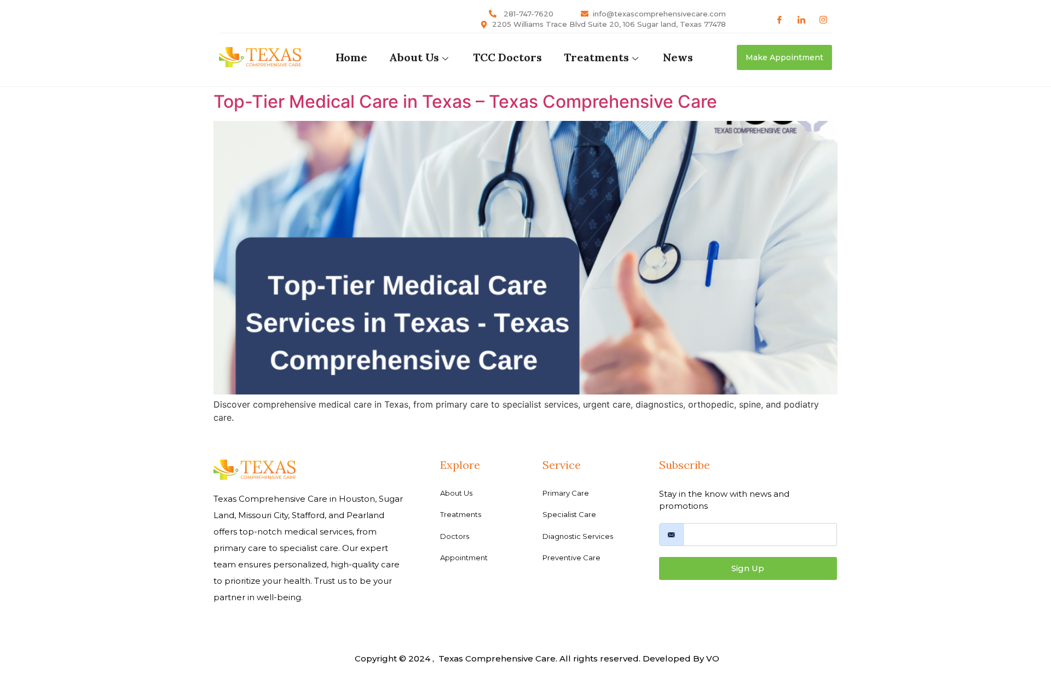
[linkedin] (801, 19)
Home (351, 57)
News (678, 57)
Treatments (596, 57)
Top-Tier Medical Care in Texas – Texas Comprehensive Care (465, 101)
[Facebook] (779, 19)
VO (712, 658)
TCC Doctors (507, 57)
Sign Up (747, 568)
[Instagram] (823, 19)
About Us (414, 57)
